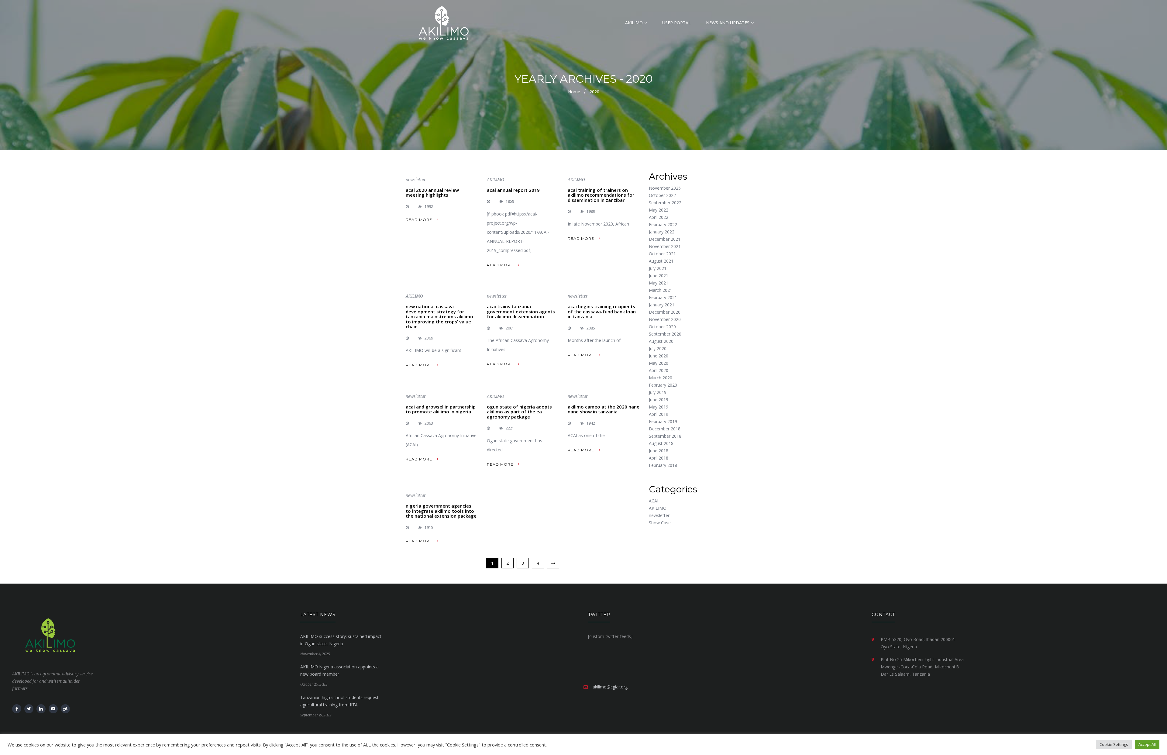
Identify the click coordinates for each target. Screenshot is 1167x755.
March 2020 (660, 378)
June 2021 (658, 275)
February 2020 (663, 385)
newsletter (416, 179)
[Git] (65, 708)
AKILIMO (495, 179)
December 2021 (664, 239)
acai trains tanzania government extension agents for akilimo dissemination (521, 311)
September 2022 (665, 202)
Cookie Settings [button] (1114, 744)
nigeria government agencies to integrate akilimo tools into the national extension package (441, 511)
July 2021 (657, 268)
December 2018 (664, 429)
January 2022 (661, 232)
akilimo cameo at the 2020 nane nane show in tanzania (603, 409)
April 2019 (658, 414)
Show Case (660, 523)
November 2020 (665, 319)
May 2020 (658, 363)
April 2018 (658, 458)
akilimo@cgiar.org (610, 687)
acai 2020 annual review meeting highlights (432, 192)
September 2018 (665, 436)
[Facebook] (16, 708)
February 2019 (663, 421)
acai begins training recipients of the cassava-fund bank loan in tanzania (602, 311)
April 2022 (658, 217)
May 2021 (658, 283)
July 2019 (657, 392)
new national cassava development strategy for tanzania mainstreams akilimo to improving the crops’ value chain (439, 316)
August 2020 (661, 341)
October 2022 (662, 195)
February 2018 (663, 465)
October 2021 (662, 254)
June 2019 (658, 399)
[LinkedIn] (41, 708)
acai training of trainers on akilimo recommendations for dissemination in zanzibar (601, 195)
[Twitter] (28, 708)
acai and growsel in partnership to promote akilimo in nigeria (441, 409)
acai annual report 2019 (513, 190)
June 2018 (658, 450)
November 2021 (665, 246)
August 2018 (661, 443)
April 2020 (658, 370)
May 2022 (658, 210)
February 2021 (663, 297)
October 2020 (662, 326)
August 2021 (661, 261)
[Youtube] (53, 708)
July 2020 (657, 348)
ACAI (653, 501)
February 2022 (663, 224)
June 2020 (658, 356)
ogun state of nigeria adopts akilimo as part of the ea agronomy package (519, 412)
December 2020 (664, 312)
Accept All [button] (1147, 744)
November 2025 (665, 188)
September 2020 (665, 334)
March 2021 (660, 290)
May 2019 (658, 407)
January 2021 (661, 305)
